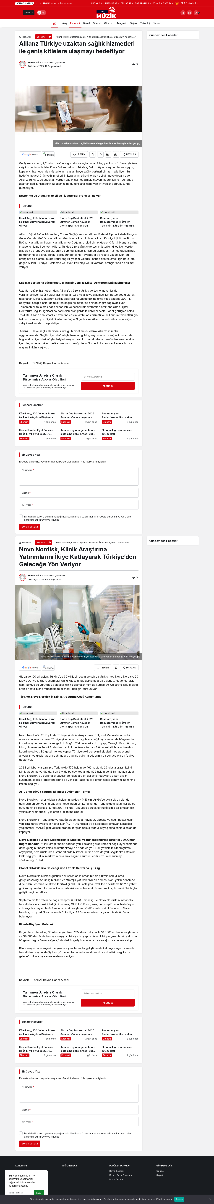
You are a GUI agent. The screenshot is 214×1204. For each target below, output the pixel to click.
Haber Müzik (35, 62)
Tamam (179, 1199)
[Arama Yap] (182, 12)
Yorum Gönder (30, 527)
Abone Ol (28, 12)
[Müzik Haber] (107, 13)
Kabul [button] (39, 1193)
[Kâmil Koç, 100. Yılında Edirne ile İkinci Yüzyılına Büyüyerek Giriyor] (38, 219)
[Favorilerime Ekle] (92, 154)
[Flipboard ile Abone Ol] (48, 154)
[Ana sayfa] (54, 23)
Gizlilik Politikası (15, 1193)
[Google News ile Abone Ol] (30, 154)
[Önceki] (36, 3)
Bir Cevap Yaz (30, 454)
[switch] (41, 12)
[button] (189, 12)
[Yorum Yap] (100, 154)
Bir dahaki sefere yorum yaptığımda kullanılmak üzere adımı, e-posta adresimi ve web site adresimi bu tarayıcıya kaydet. (77, 518)
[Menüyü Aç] (17, 12)
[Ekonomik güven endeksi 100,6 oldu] (120, 433)
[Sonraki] (40, 3)
